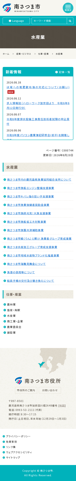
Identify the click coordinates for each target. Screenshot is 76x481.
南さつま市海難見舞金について (26, 264)
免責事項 (11, 441)
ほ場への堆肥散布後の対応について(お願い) (38, 87)
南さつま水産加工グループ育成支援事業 (32, 247)
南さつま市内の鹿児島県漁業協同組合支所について (39, 179)
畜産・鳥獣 (13, 310)
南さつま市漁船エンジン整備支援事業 (30, 188)
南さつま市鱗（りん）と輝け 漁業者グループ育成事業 (39, 238)
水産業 (12, 167)
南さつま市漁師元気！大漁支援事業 (29, 213)
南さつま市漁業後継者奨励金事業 (28, 205)
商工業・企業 (15, 321)
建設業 (11, 332)
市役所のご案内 (26, 390)
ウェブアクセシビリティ (19, 452)
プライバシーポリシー (18, 436)
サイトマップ (13, 457)
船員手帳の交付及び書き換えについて (30, 280)
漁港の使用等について (21, 272)
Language (18, 20)
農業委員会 (14, 327)
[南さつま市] (22, 8)
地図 (62, 405)
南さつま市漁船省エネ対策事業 (26, 221)
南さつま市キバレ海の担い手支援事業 (30, 196)
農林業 (11, 304)
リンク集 (11, 447)
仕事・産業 (14, 294)
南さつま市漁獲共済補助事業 (25, 230)
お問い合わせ (50, 390)
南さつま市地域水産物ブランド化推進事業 (33, 255)
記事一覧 (64, 72)
